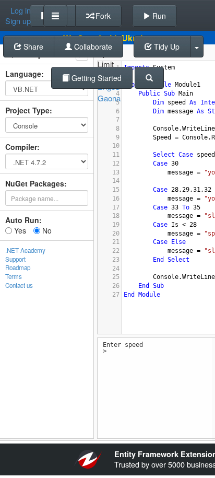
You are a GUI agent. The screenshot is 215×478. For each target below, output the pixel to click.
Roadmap (17, 267)
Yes (19, 230)
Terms (13, 276)
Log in (20, 10)
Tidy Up (166, 46)
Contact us (19, 285)
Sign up (18, 21)
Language (23, 73)
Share (32, 46)
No (46, 230)
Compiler (21, 147)
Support (15, 259)
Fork (102, 15)
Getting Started (95, 78)
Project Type (27, 110)
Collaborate (92, 46)
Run (158, 15)
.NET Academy (25, 250)
